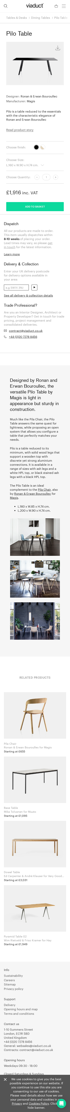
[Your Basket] (56, 6)
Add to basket (35, 206)
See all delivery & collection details (28, 295)
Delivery (9, 1005)
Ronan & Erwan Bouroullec (32, 493)
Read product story (19, 130)
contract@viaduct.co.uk (26, 330)
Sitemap (10, 984)
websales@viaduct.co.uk (34, 1045)
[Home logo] (35, 5)
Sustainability (13, 975)
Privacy (17, 1103)
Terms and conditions (19, 1013)
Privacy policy (13, 989)
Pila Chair (44, 489)
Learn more (12, 254)
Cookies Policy (39, 1103)
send (34, 287)
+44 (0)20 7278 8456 (23, 336)
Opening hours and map (21, 1009)
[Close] (5, 1079)
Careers (9, 980)
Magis (14, 497)
